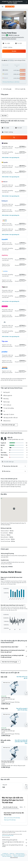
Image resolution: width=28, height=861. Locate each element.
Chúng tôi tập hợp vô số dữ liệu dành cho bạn (13, 842)
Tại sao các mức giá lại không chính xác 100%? (12, 845)
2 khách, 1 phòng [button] (7, 47)
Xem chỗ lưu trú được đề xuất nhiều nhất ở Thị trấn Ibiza (21, 741)
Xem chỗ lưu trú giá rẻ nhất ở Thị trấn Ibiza (21, 709)
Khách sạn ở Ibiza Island (7, 856)
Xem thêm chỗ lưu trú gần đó (22, 677)
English (15, 3)
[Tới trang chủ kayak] (9, 6)
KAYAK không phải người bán (9, 840)
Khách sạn (12, 853)
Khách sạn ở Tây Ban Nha (6, 854)
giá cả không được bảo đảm (7, 835)
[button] (26, 2)
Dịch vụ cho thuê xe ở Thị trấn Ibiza (12, 817)
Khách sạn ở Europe (20, 853)
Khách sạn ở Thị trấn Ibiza (10, 820)
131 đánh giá (16, 35)
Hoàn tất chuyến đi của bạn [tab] (10, 807)
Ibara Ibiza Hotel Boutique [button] (7, 761)
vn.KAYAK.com (5, 853)
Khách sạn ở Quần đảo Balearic (19, 854)
